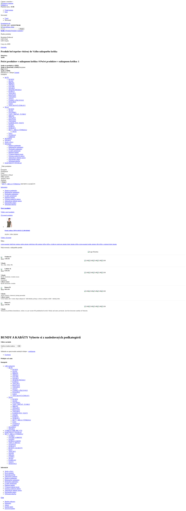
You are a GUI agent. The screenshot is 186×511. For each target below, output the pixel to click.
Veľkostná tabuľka (14, 161)
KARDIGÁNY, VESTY (16, 123)
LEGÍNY (11, 439)
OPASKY (12, 88)
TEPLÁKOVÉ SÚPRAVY (17, 105)
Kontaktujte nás (5, 23)
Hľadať (4, 182)
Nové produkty (6, 208)
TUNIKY (12, 436)
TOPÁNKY (12, 97)
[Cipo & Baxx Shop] (7, 27)
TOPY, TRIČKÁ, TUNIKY (17, 114)
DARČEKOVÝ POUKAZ (13, 163)
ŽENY (7, 107)
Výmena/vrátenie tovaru (16, 154)
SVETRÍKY (12, 112)
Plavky (14, 131)
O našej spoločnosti (14, 151)
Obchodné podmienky (15, 149)
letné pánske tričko (73, 244)
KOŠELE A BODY (15, 441)
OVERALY (12, 135)
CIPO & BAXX (10, 366)
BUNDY (11, 79)
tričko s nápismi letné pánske (108, 244)
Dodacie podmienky (15, 145)
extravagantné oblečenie (8, 244)
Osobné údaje (9, 507)
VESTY (11, 98)
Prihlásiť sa (4, 5)
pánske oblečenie (29, 244)
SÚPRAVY (12, 128)
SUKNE (11, 124)
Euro (6, 12)
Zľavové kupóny (10, 508)
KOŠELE (12, 91)
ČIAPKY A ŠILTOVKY (16, 100)
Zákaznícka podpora (11, 476)
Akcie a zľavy (9, 142)
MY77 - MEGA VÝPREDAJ (18, 130)
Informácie (8, 144)
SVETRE (12, 86)
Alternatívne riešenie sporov (17, 158)
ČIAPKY (11, 456)
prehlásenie (31, 351)
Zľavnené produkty (7, 215)
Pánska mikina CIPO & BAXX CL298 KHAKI (17, 230)
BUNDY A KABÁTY (16, 448)
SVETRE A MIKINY (15, 437)
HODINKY (8, 138)
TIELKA (11, 455)
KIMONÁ (12, 137)
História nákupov (10, 501)
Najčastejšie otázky (14, 159)
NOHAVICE (13, 463)
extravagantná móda (85, 244)
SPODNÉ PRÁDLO (15, 90)
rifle (36, 244)
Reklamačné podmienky (16, 147)
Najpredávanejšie (10, 475)
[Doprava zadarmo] (7, 3)
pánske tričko (42, 244)
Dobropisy (8, 503)
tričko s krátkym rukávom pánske (56, 244)
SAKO (11, 104)
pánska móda (20, 244)
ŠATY (10, 133)
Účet (2, 498)
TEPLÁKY (12, 93)
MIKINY (11, 83)
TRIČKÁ (11, 84)
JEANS (11, 81)
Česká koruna (9, 10)
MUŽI (7, 77)
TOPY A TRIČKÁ (14, 443)
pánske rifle (95, 244)
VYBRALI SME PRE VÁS (13, 430)
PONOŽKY (12, 102)
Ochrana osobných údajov (17, 156)
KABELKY (12, 460)
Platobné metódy (14, 152)
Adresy (7, 505)
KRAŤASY (12, 95)
